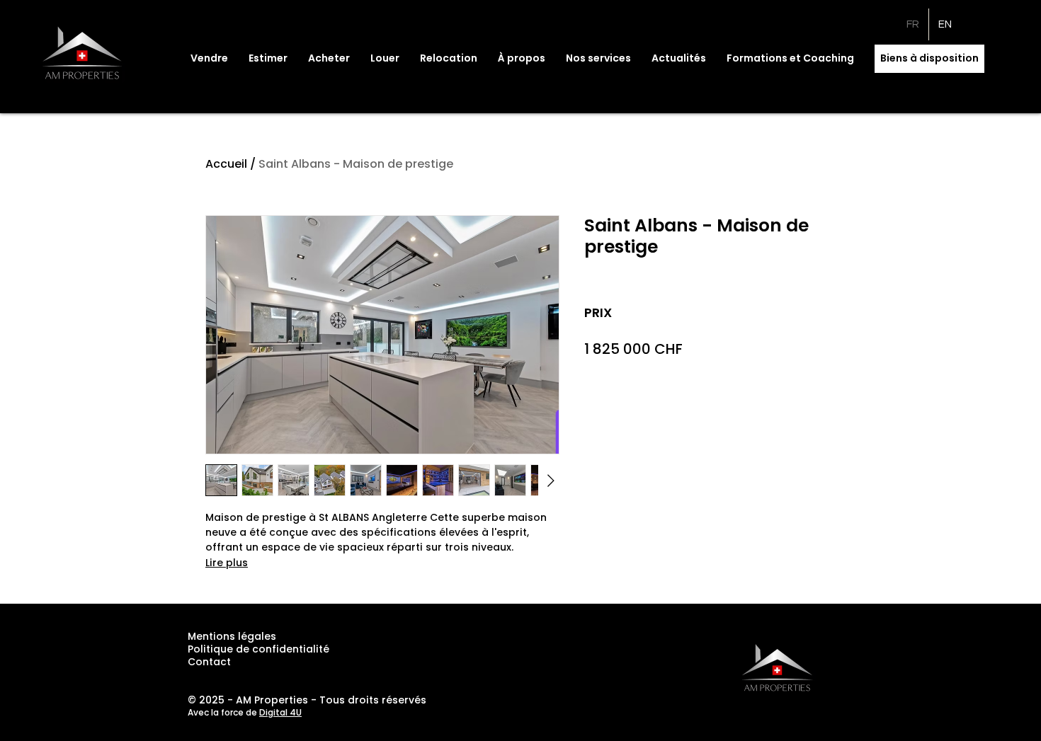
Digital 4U (280, 712)
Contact (209, 662)
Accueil (226, 164)
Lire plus (226, 563)
